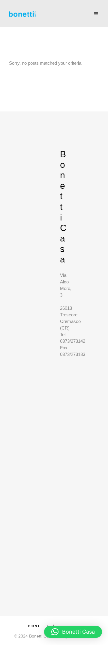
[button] (73, 632)
